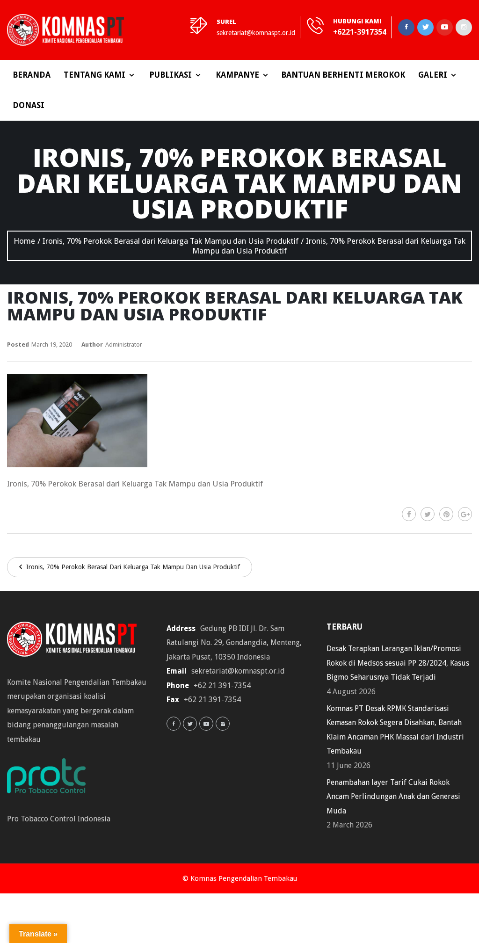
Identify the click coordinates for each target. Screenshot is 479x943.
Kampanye (237, 75)
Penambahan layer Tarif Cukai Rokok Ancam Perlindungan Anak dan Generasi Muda (393, 796)
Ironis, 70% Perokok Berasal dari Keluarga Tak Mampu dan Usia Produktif (132, 567)
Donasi (28, 105)
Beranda (32, 75)
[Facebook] (409, 514)
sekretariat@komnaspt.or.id (256, 32)
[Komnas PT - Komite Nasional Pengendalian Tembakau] (65, 30)
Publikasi (170, 75)
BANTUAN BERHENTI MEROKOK (343, 75)
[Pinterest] (446, 514)
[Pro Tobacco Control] (51, 779)
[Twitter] (428, 514)
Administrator (123, 344)
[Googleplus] (465, 514)
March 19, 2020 (51, 344)
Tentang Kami (94, 75)
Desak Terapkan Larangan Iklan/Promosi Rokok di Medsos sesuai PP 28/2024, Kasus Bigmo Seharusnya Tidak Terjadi (398, 663)
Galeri (432, 75)
